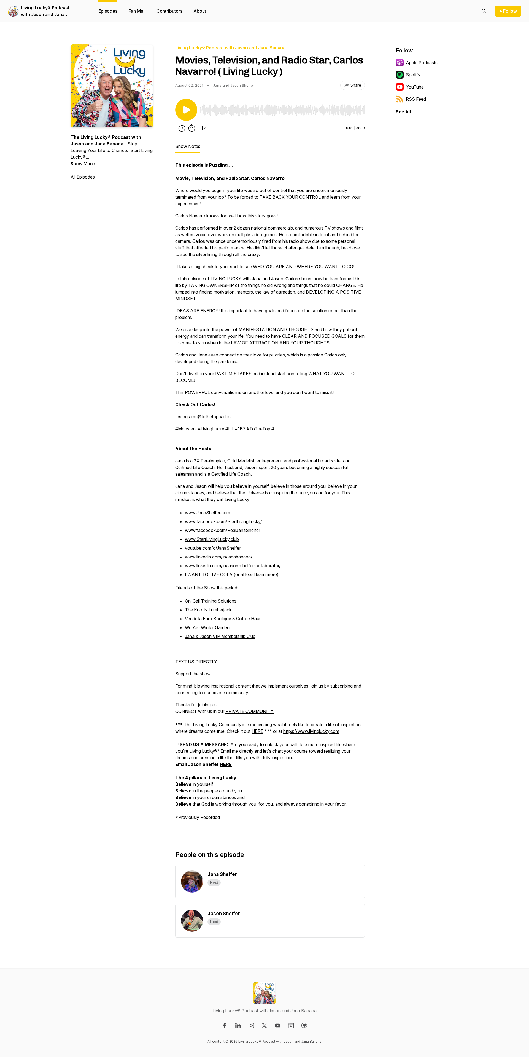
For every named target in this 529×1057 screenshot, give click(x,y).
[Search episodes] (484, 11)
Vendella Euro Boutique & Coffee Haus (223, 618)
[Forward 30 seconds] (192, 128)
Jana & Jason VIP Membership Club (220, 636)
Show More (83, 163)
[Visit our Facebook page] (225, 1025)
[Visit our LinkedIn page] (238, 1025)
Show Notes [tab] (187, 146)
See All (403, 112)
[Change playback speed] (203, 128)
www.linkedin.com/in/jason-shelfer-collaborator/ (233, 565)
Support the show (193, 674)
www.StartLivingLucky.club (212, 539)
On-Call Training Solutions (210, 601)
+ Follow (508, 11)
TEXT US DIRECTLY (196, 661)
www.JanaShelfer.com (207, 512)
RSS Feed (416, 99)
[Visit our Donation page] (304, 1025)
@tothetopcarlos (214, 416)
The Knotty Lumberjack (208, 610)
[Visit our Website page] (291, 1025)
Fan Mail (136, 11)
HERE (257, 731)
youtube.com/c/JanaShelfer (213, 548)
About (199, 11)
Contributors (169, 11)
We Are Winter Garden (207, 627)
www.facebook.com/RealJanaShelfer (222, 530)
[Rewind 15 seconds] (182, 128)
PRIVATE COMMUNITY (249, 711)
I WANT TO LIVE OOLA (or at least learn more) (232, 574)
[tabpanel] (270, 497)
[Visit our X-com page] (264, 1025)
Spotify (413, 75)
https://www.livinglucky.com (311, 731)
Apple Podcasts (422, 62)
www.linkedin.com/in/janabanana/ (218, 557)
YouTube (415, 87)
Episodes (107, 11)
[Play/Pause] (186, 110)
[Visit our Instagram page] (251, 1025)
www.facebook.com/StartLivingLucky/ (223, 521)
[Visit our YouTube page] (277, 1025)
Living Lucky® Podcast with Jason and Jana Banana (45, 11)
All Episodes (83, 177)
